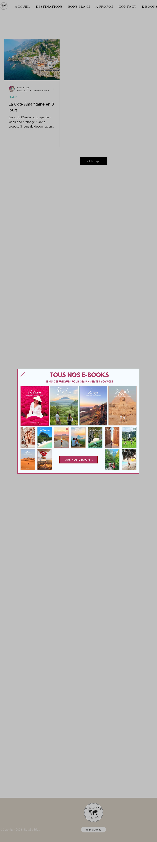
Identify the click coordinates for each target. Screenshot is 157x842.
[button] (22, 374)
